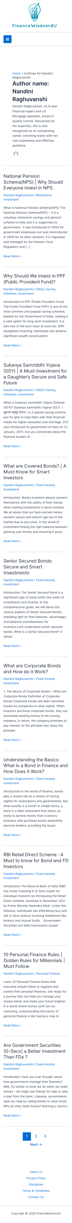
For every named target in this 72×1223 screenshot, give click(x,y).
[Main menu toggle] (7, 39)
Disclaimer (36, 1184)
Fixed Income (45, 485)
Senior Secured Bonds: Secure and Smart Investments (28, 566)
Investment (11, 199)
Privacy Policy (36, 1178)
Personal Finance (48, 973)
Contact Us (36, 1197)
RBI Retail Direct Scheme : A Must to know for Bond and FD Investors (36, 860)
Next (36, 1144)
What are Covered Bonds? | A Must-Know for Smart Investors (34, 472)
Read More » (12, 256)
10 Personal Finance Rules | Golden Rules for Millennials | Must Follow (34, 960)
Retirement (43, 195)
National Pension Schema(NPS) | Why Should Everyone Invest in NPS (33, 182)
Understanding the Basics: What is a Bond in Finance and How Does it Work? (35, 765)
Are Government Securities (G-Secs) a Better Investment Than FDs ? (34, 1051)
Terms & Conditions (36, 1190)
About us (36, 1172)
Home (16, 73)
